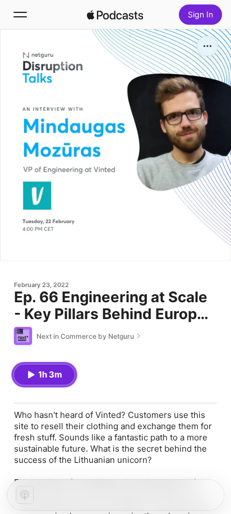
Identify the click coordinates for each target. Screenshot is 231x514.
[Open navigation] (20, 14)
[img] (114, 14)
